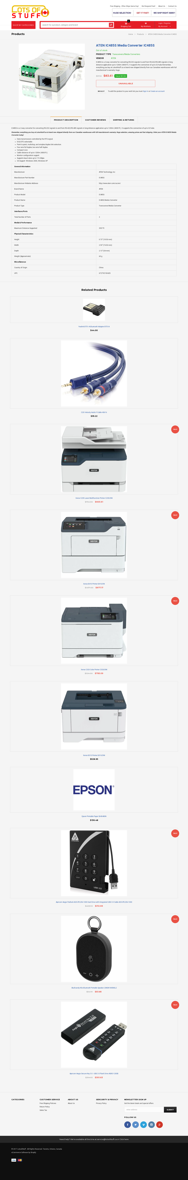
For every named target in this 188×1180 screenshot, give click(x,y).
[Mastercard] (19, 1160)
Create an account (157, 91)
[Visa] (13, 1160)
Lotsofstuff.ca (41, 132)
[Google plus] (159, 1124)
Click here (124, 1139)
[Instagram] (151, 1124)
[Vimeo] (143, 1124)
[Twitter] (135, 1124)
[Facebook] (127, 1124)
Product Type (103, 54)
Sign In (145, 91)
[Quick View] (91, 309)
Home (130, 34)
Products (140, 34)
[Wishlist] (96, 309)
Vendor (100, 58)
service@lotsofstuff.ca (107, 1139)
